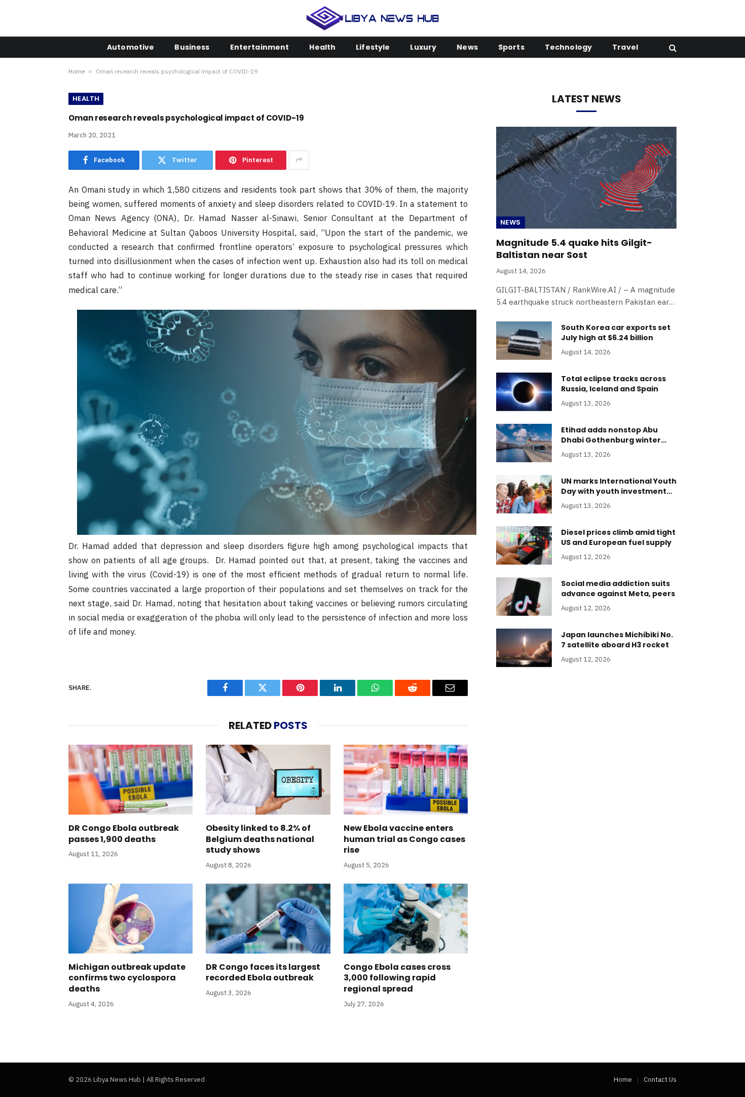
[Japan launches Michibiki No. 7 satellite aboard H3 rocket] (524, 648)
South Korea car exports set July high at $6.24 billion (615, 332)
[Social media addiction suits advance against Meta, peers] (524, 596)
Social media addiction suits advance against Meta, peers (618, 588)
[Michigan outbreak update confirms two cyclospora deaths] (130, 919)
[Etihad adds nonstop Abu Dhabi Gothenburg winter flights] (524, 443)
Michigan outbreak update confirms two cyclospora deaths (126, 978)
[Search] (672, 47)
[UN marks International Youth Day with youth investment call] (524, 494)
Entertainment (259, 47)
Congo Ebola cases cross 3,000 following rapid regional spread (397, 978)
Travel (625, 47)
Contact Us (660, 1079)
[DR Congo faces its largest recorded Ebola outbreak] (268, 919)
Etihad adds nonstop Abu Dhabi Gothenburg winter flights (611, 435)
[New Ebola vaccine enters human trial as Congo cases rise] (406, 780)
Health (322, 47)
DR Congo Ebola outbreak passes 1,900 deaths (123, 834)
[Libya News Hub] (372, 18)
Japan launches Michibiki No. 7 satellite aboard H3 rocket (617, 640)
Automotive (130, 47)
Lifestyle (373, 47)
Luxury (423, 47)
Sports (511, 47)
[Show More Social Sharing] (299, 160)
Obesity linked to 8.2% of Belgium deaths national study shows (260, 839)
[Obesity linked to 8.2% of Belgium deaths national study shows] (268, 780)
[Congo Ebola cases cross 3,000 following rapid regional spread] (406, 919)
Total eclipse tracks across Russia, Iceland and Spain (613, 384)
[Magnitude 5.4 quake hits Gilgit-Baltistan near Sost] (586, 177)
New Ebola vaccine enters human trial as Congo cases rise (404, 839)
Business (191, 47)
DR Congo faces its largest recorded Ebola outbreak (263, 973)
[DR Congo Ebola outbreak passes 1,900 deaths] (130, 780)
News (467, 47)
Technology (568, 47)
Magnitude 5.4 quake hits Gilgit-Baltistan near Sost (574, 249)
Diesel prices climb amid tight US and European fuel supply (618, 537)
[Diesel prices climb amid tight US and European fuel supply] (524, 545)
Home (76, 71)
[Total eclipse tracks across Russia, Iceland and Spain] (524, 392)
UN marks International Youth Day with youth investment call (619, 486)
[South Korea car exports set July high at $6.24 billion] (524, 340)
